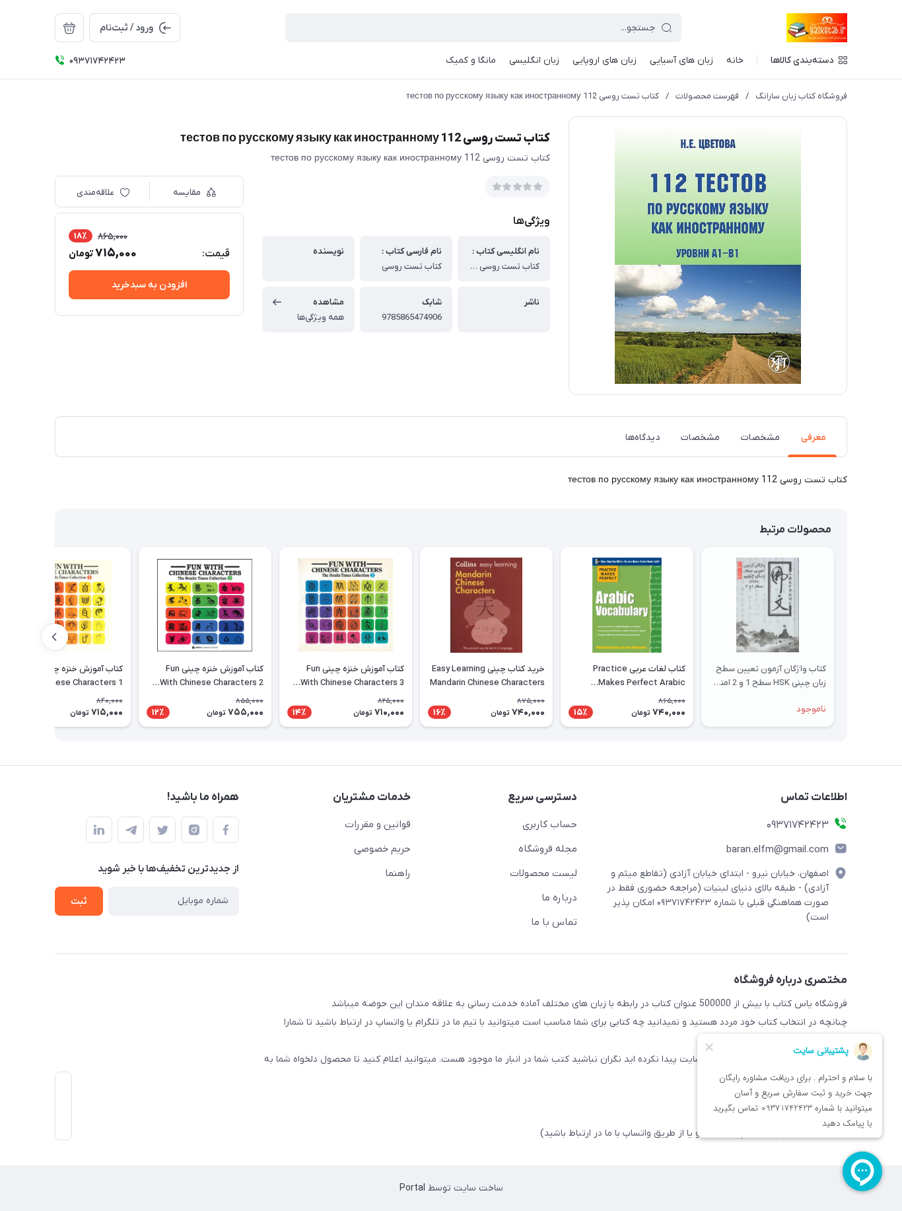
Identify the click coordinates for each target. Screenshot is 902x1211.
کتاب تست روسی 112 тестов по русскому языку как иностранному (532, 96)
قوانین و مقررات (378, 824)
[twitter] (162, 830)
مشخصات (760, 437)
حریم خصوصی (382, 849)
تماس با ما (554, 922)
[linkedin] (99, 830)
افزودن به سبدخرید (149, 285)
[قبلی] (847, 637)
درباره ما (559, 897)
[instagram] (194, 830)
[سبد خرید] (69, 27)
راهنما (398, 873)
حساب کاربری (549, 824)
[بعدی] (55, 637)
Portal (412, 1188)
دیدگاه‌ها (642, 437)
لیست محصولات (543, 873)
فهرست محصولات (707, 96)
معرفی (813, 437)
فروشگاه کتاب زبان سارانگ (801, 96)
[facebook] (226, 830)
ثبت (79, 901)
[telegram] (131, 830)
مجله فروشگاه (547, 849)
